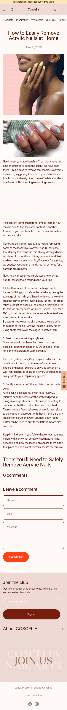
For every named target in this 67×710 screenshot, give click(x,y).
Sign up (31, 614)
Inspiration (22, 20)
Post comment (15, 557)
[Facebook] (30, 704)
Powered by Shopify (42, 687)
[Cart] (62, 10)
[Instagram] (37, 704)
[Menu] (4, 9)
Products (8, 20)
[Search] (12, 10)
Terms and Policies (34, 695)
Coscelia (27, 687)
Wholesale (37, 20)
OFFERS (51, 20)
